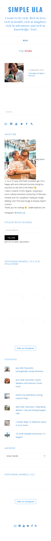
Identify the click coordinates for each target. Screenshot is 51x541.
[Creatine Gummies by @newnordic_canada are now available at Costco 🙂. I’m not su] (15, 332)
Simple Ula (25, 9)
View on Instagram (25, 348)
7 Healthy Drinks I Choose (36, 74)
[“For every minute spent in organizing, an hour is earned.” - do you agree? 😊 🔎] (42, 492)
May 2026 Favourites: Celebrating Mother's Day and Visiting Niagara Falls (31, 410)
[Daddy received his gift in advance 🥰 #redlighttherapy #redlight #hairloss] (36, 332)
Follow (11, 237)
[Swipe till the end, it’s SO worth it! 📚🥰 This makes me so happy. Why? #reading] (15, 282)
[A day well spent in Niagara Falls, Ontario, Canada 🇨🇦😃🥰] (36, 307)
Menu (25, 40)
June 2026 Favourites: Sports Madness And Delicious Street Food (29, 383)
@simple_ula (20, 212)
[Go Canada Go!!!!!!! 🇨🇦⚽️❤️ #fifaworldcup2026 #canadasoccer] (36, 282)
